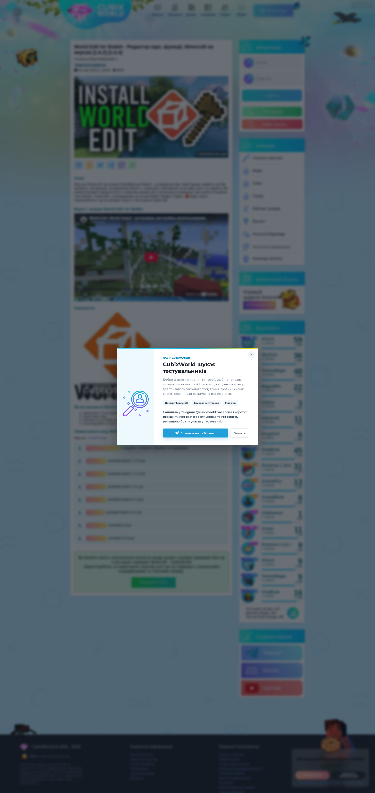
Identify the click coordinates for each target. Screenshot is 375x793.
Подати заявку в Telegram (198, 433)
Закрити (240, 433)
